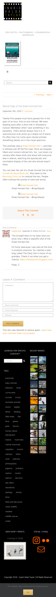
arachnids (9, 378)
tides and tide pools (13, 502)
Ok (28, 592)
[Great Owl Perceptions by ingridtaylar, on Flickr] (28, 185)
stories (18, 492)
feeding (17, 412)
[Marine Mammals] (42, 409)
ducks (8, 407)
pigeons (8, 468)
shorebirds (9, 487)
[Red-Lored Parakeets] (42, 441)
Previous (40, 94)
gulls (7, 426)
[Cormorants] (42, 425)
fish (19, 416)
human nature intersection (11, 433)
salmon (8, 478)
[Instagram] (36, 540)
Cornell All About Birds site (16, 173)
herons (16, 426)
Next (49, 94)
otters (18, 454)
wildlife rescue (11, 516)
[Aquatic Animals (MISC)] (42, 391)
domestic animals (12, 402)
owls (7, 459)
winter (8, 521)
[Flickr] (45, 540)
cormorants (10, 392)
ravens (18, 473)
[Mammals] (34, 417)
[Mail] (41, 549)
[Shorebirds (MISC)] (34, 384)
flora (7, 421)
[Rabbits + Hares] (42, 368)
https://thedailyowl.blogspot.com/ (36, 259)
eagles (17, 407)
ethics (7, 412)
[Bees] (34, 401)
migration (9, 449)
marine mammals (12, 444)
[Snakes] (34, 368)
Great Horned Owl (31, 146)
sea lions (19, 478)
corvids (8, 397)
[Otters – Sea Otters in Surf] (42, 360)
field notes (9, 416)
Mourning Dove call (12, 176)
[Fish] (42, 384)
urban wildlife (11, 507)
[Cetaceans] (34, 360)
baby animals (11, 383)
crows (18, 397)
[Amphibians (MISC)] (42, 375)
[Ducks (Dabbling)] (34, 433)
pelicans (16, 459)
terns (7, 497)
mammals (19, 440)
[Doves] (34, 425)
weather (8, 511)
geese (15, 421)
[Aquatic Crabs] (34, 392)
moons (20, 449)
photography (11, 463)
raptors (8, 473)
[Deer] (34, 441)
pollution (19, 468)
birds (18, 388)
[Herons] (42, 417)
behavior (9, 388)
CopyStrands (16, 231)
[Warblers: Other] (34, 409)
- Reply (48, 231)
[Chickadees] (34, 450)
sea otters (9, 483)
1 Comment (27, 111)
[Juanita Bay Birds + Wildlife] (34, 376)
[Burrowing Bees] (42, 450)
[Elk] (42, 433)
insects (8, 440)
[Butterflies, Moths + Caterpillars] (42, 401)
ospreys (8, 454)
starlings (8, 492)
